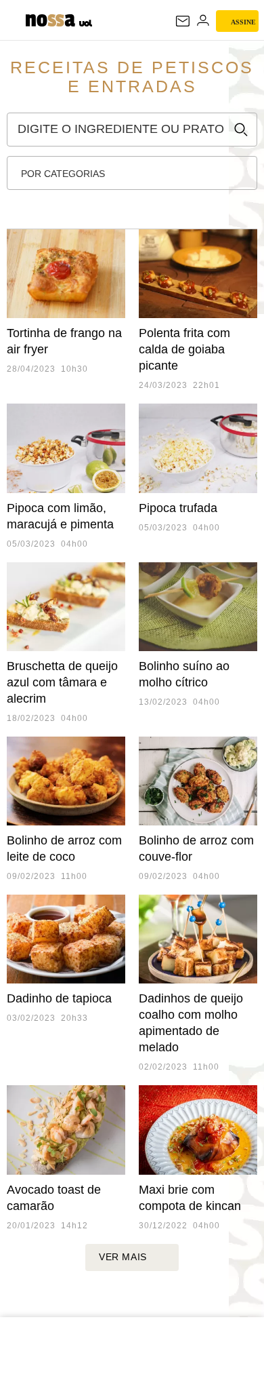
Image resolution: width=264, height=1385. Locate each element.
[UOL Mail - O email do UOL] (183, 21)
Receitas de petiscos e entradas (132, 77)
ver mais (123, 1256)
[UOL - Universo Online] (85, 25)
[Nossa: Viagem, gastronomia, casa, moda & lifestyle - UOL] (50, 18)
